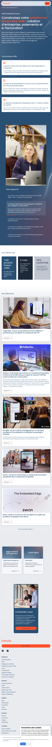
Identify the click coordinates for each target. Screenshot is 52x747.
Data (3, 662)
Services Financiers (7, 683)
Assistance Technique (8, 677)
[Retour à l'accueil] (6, 4)
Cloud (3, 668)
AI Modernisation (6, 659)
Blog (3, 700)
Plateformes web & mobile (9, 666)
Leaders (4, 720)
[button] (47, 3)
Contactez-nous (26, 628)
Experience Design (7, 672)
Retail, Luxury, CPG (7, 690)
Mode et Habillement (7, 694)
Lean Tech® (5, 718)
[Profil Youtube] (3, 651)
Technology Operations (8, 675)
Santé (3, 685)
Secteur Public (5, 688)
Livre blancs (5, 705)
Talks (3, 707)
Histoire (4, 716)
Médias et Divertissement (9, 692)
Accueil (3, 7)
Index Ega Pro (5, 733)
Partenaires (5, 722)
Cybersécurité (5, 670)
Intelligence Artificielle (8, 664)
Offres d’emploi (6, 729)
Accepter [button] (23, 743)
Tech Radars (5, 703)
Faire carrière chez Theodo (9, 731)
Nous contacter (26, 646)
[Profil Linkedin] (7, 651)
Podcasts (4, 709)
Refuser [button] (29, 743)
